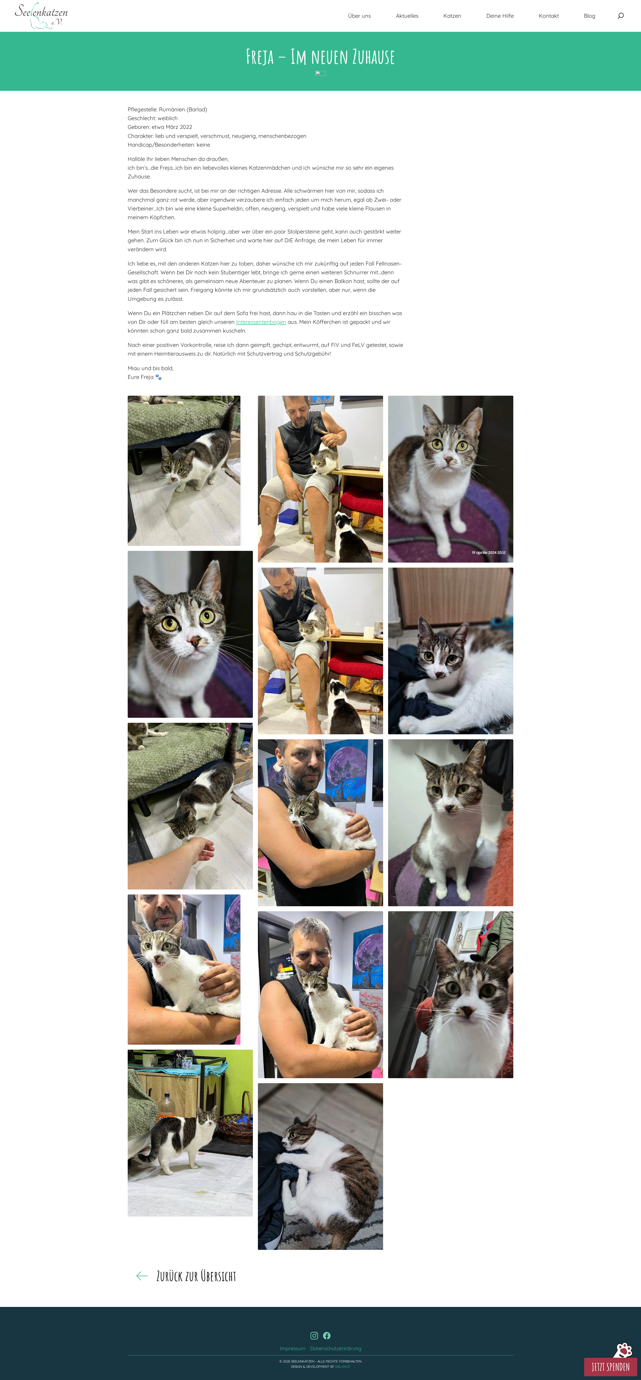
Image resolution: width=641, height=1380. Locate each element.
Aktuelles (407, 15)
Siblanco (342, 1366)
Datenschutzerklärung (335, 1348)
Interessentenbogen (261, 321)
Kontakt (549, 15)
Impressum (292, 1348)
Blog (589, 15)
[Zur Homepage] (41, 16)
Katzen (452, 15)
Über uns (359, 15)
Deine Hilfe (500, 15)
